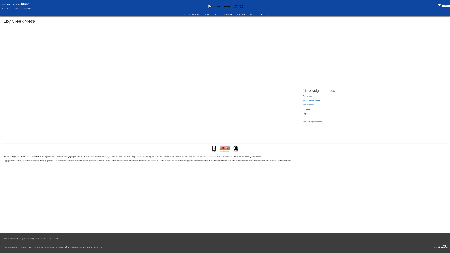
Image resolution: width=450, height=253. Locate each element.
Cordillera (307, 109)
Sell (216, 14)
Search (208, 14)
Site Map (89, 248)
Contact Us (264, 14)
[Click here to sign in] (439, 6)
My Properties (195, 14)
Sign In (446, 6)
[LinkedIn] (22, 4)
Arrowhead (307, 96)
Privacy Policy (49, 248)
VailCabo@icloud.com (23, 8)
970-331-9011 (7, 8)
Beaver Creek (308, 105)
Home (183, 14)
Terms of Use (38, 248)
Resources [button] (241, 14)
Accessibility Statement (77, 248)
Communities (227, 14)
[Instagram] (25, 4)
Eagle (305, 114)
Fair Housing (60, 248)
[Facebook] (28, 4)
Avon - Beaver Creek (311, 100)
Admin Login (98, 248)
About (252, 14)
